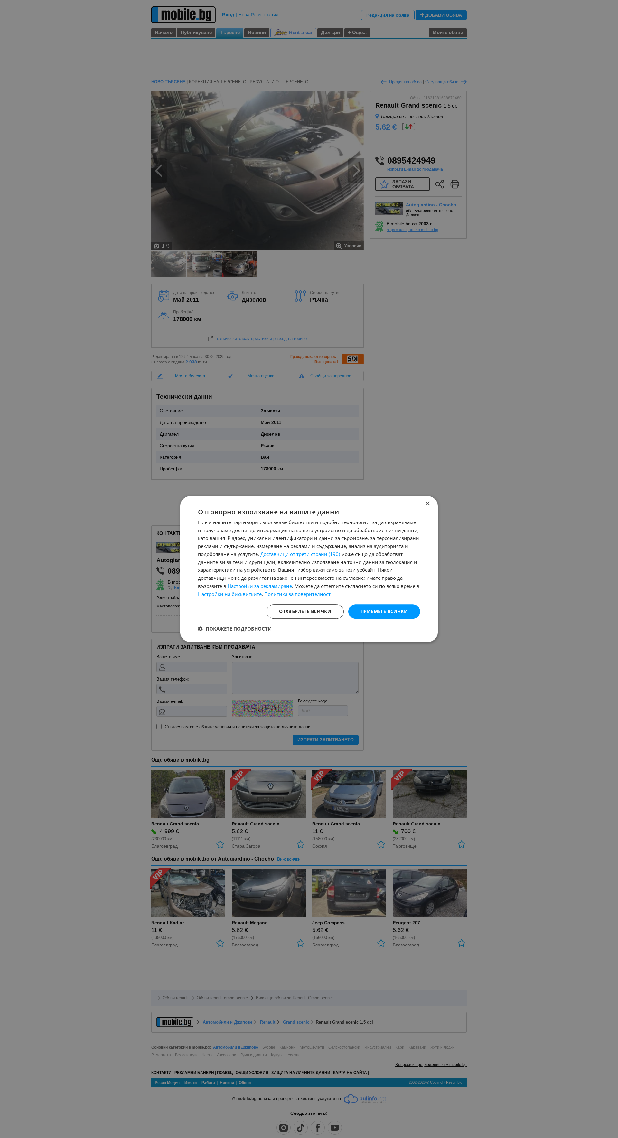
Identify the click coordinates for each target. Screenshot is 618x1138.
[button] (235, 628)
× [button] (427, 503)
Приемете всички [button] (384, 611)
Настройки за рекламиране (260, 586)
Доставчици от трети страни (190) (300, 554)
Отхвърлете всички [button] (305, 611)
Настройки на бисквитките (230, 594)
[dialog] (309, 569)
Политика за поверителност (297, 594)
